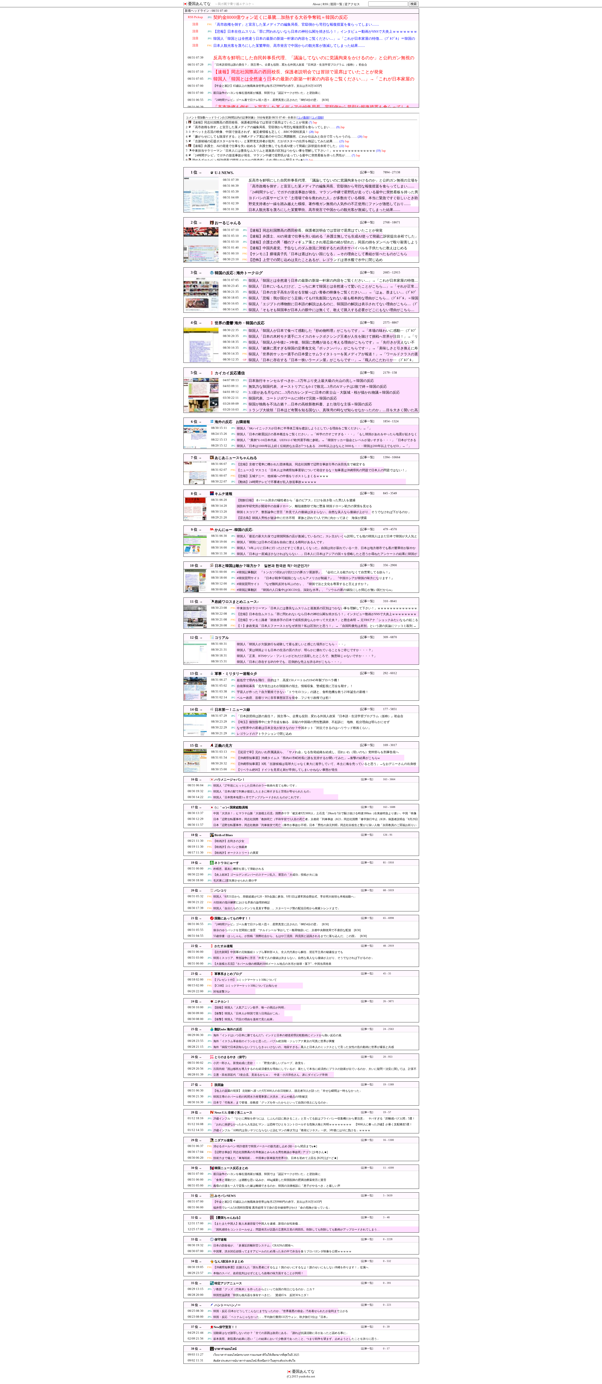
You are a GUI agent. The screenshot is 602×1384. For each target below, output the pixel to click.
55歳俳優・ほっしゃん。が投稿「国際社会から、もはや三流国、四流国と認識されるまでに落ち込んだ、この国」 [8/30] (290, 936)
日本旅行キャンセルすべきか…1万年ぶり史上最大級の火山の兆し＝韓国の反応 (311, 381)
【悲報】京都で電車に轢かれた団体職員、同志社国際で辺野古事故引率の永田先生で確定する (301, 464)
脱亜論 (219, 1085)
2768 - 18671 (391, 222)
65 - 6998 (388, 918)
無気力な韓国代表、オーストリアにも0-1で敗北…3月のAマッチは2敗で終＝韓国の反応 (318, 386)
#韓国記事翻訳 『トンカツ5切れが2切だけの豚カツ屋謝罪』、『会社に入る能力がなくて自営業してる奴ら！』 (314, 572)
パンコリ (220, 890)
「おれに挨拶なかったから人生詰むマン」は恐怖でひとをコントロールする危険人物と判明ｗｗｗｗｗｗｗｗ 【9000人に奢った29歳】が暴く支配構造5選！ (312, 1124)
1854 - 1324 (391, 421)
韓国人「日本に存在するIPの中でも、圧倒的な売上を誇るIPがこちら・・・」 (290, 662)
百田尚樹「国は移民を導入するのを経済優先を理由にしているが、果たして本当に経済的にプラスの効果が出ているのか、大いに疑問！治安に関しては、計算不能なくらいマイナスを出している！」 (314, 1071)
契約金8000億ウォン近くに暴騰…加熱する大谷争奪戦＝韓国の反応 (280, 17)
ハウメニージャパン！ (229, 779)
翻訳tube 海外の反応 (228, 1029)
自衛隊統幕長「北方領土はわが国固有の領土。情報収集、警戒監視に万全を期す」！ (295, 686)
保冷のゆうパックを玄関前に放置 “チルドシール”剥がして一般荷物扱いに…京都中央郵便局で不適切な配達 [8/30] (287, 930)
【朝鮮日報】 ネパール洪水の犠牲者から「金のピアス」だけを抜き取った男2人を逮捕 (296, 500)
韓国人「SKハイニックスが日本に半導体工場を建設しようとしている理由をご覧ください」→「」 (304, 428)
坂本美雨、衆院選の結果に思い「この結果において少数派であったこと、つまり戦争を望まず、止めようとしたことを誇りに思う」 (296, 1339)
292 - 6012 (390, 673)
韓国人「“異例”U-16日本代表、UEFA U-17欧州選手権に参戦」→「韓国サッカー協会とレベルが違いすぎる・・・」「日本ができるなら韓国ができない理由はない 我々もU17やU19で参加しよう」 (326, 442)
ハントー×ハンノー (227, 1305)
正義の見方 (223, 745)
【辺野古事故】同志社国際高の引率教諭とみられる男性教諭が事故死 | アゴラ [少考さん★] (270, 1152)
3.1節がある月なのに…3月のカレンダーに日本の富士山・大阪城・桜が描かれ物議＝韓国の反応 (324, 392)
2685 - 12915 (391, 272)
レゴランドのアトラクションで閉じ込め (264, 733)
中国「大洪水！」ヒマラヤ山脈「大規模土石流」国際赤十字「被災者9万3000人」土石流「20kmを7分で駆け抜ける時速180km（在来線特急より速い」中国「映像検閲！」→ (314, 815)
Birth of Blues (223, 835)
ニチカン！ (222, 1001)
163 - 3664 (389, 779)
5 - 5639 (387, 1195)
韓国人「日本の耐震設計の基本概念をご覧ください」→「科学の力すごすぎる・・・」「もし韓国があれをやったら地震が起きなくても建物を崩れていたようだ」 (327, 436)
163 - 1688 (389, 807)
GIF (245, 359)
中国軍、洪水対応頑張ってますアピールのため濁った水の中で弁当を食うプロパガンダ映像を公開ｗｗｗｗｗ (282, 1251)
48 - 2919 (388, 946)
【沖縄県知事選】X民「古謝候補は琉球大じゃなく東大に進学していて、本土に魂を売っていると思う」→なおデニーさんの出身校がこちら (326, 766)
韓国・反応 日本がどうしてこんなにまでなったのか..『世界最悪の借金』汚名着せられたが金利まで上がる (280, 1311)
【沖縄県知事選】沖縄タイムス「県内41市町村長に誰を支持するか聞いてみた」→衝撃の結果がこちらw (308, 758)
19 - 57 (387, 1112)
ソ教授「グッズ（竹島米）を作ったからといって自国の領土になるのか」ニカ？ (264, 1289)
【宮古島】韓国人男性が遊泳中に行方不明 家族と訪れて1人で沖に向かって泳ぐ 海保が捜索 (302, 518)
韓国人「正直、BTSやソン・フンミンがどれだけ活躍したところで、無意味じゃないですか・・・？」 (307, 656)
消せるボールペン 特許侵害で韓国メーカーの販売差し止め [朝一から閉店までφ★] (265, 1146)
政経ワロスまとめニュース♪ (237, 602)
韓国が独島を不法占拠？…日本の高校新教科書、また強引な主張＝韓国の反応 (310, 404)
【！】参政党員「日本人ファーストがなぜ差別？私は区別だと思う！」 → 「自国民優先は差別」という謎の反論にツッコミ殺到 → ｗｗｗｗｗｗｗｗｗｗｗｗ (326, 628)
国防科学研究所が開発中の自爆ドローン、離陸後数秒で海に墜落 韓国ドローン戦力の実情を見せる (304, 506)
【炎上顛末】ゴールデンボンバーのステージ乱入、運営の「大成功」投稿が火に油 (265, 874)
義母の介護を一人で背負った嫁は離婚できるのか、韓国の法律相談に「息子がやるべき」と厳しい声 (276, 1185)
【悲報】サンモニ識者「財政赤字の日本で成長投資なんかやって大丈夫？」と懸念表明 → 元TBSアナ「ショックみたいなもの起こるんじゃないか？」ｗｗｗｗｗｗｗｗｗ (327, 622)
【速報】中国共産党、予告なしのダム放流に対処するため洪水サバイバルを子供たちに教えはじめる (328, 248)
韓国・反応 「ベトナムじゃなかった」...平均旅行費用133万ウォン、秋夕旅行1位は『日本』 (271, 1317)
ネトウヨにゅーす (226, 863)
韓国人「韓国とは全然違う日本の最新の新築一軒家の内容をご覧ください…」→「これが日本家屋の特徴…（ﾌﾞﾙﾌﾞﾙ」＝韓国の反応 (314, 41)
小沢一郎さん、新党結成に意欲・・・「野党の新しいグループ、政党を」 (259, 1063)
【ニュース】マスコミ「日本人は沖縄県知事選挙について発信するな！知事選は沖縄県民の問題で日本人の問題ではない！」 (322, 470)
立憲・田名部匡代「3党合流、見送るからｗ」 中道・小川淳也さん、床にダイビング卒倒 (270, 1074)
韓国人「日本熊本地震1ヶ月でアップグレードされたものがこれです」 (257, 797)
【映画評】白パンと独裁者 (230, 847)
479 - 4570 (390, 529)
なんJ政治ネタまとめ (229, 1261)
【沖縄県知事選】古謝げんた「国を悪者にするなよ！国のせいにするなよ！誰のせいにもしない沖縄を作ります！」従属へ (290, 1267)
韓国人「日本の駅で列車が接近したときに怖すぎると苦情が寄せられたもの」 (262, 791)
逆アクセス (352, 4)
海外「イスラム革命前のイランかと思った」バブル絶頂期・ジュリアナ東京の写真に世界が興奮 (274, 1041)
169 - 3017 (390, 745)
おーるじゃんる (228, 223)
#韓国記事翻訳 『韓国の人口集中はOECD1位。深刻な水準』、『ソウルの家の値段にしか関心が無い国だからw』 (315, 590)
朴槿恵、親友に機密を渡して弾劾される (238, 868)
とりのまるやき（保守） (231, 1057)
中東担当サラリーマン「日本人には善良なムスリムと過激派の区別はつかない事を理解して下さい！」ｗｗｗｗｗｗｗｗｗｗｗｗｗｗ (327, 610)
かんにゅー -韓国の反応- (234, 530)
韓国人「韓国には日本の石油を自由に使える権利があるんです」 (281, 542)
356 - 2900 (390, 565)
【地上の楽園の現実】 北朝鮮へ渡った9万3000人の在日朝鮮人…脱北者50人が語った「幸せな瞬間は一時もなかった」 (287, 1090)
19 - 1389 (388, 1084)
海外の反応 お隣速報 (232, 422)
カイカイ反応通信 (230, 373)
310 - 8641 (390, 601)
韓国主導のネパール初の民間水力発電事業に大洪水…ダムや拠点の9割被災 (260, 1096)
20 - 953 (387, 1057)
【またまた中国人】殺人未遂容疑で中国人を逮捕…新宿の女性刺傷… (257, 1223)
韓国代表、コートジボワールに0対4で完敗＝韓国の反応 (293, 398)
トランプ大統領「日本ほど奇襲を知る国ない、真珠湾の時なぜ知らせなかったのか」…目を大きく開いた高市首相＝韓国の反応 (333, 412)
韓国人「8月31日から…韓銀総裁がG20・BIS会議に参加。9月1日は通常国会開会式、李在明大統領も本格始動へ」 (285, 896)
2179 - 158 (390, 372)
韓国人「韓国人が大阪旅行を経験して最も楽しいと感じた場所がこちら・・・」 (292, 644)
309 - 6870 (390, 637)
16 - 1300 (388, 1140)
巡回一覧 (336, 4)
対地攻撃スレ (221, 991)
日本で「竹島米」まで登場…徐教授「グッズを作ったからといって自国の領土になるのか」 (271, 1102)
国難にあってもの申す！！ (232, 918)
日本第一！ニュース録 (232, 710)
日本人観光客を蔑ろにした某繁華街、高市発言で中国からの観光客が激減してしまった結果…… (289, 45)
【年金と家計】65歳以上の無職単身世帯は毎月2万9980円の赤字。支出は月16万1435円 (267, 85)
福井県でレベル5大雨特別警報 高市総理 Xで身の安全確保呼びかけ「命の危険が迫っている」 (272, 1207)
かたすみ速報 (223, 946)
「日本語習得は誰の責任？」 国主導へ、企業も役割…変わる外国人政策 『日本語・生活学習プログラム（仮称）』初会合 (290, 64)
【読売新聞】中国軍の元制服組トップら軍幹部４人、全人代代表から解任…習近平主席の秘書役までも (278, 952)
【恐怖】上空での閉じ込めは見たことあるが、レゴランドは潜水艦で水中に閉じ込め (316, 260)
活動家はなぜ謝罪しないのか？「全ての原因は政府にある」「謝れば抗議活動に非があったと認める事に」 (281, 1333)
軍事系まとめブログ (228, 974)
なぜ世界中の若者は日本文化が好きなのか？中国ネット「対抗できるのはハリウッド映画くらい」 (304, 728)
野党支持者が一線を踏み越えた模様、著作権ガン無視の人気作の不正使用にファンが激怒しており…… (330, 204)
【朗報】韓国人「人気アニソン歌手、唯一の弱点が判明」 (250, 1007)
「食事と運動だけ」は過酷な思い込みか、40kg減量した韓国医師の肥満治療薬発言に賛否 (269, 1180)
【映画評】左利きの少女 (228, 841)
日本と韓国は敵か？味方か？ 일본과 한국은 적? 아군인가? (262, 566)
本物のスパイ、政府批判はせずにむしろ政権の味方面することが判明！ (258, 1273)
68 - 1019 (388, 890)
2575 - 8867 (391, 322)
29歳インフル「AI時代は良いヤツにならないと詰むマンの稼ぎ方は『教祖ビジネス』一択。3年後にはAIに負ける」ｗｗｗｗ (291, 1130)
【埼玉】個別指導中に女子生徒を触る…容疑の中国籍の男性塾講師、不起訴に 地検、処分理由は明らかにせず (313, 722)
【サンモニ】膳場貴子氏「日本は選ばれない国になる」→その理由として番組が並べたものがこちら (328, 254)
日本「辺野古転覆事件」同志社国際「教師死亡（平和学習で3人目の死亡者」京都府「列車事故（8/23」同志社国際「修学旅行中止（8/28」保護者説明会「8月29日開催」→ (315, 821)
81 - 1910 (388, 862)
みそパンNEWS (225, 1196)
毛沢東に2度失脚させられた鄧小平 (235, 880)
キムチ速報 (223, 494)
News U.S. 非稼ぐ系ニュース (233, 1112)
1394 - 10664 (391, 457)
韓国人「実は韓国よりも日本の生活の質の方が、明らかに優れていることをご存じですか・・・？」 (305, 650)
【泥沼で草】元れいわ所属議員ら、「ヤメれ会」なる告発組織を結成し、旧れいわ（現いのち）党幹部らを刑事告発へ (318, 752)
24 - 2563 (388, 1029)
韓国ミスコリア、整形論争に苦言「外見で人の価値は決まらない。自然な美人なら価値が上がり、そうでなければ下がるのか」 (324, 512)
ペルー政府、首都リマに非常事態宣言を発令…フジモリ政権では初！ (284, 698)
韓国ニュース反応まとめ (231, 1168)
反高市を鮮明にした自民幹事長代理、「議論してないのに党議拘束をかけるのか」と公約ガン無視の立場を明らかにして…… (313, 60)
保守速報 (220, 1239)
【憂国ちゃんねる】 (228, 1217)
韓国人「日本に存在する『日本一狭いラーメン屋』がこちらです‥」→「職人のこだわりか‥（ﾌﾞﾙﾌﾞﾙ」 (332, 360)
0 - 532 (387, 1261)
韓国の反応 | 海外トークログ (239, 273)
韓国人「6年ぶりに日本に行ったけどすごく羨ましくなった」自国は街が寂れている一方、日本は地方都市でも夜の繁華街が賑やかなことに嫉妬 (326, 550)
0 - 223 (387, 1305)
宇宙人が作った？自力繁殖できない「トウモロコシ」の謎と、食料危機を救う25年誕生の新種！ (302, 692)
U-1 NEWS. (224, 173)
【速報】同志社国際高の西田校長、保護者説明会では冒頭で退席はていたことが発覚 (298, 71)
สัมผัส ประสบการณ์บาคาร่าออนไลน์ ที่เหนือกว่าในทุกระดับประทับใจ (254, 1360)
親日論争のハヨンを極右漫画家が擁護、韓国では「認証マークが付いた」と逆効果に (267, 93)
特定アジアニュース (228, 1283)
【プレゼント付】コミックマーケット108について (245, 979)
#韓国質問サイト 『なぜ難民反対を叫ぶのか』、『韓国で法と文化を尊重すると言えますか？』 (303, 584)
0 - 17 (386, 1348)
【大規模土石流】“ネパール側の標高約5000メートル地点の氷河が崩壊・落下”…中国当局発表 (272, 963)
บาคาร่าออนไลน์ (225, 1349)
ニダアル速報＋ (225, 1140)
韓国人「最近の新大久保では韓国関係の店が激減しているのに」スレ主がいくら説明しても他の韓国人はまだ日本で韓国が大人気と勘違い (327, 538)
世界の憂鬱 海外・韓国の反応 (240, 323)
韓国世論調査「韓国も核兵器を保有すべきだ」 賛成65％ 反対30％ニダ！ (261, 1295)
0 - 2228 (387, 1239)
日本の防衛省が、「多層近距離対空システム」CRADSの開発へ (253, 1245)
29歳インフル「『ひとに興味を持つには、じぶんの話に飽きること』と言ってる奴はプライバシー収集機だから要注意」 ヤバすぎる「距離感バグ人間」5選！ (314, 1118)
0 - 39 (386, 1326)
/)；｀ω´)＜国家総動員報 (231, 807)
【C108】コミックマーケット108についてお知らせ (245, 985)
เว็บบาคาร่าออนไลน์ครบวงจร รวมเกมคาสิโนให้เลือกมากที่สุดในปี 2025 (256, 1354)
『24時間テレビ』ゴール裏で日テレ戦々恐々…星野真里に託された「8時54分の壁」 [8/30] (271, 100)
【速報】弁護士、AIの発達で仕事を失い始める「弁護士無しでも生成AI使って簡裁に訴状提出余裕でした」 (333, 236)
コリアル (222, 638)
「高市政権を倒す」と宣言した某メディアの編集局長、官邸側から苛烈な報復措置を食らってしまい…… (296, 24)
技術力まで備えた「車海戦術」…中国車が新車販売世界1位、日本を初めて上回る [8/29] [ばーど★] (275, 1158)
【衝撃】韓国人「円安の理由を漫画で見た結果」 (244, 1019)
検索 (414, 4)
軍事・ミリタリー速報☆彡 (236, 674)
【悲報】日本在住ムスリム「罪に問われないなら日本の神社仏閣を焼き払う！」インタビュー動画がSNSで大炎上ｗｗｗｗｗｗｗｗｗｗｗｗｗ (315, 34)
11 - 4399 (388, 1168)
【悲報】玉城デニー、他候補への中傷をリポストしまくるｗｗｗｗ (283, 476)
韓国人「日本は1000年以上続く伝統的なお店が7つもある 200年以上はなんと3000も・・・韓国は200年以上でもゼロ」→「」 (324, 446)
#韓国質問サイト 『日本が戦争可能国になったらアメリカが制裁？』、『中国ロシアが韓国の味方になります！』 (315, 578)
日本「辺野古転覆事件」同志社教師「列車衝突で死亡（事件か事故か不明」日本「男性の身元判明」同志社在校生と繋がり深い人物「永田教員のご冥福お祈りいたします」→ (314, 827)
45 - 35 (387, 973)
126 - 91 (387, 835)
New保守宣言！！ (226, 1327)
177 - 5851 (390, 709)
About (317, 4)
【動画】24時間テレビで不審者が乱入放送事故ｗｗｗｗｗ (277, 482)
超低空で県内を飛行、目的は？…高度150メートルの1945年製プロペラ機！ (288, 680)
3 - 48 (386, 1217)
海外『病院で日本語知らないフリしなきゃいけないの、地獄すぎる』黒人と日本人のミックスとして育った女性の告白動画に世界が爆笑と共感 (303, 1047)
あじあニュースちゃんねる (236, 458)
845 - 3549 (390, 493)
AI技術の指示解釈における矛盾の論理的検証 (241, 902)
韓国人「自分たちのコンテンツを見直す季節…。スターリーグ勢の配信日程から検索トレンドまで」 (276, 908)
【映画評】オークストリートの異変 (235, 852)
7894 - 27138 (391, 172)
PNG (209, 24)
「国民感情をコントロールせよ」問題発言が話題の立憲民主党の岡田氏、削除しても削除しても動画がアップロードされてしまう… (296, 1229)
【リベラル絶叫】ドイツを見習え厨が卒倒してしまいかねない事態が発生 (287, 769)
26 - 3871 (388, 1001)
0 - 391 (387, 1283)
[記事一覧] (367, 172)
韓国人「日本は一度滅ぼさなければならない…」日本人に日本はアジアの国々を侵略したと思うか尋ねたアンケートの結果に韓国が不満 (327, 556)
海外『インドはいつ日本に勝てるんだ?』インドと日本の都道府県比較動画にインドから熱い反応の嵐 (277, 1035)
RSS (325, 4)
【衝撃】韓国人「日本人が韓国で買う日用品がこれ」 (247, 1013)
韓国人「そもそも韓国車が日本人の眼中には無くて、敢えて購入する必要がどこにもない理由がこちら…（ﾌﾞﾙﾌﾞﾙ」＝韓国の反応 (331, 312)
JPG (210, 17)
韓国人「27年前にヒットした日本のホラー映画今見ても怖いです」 (255, 785)
